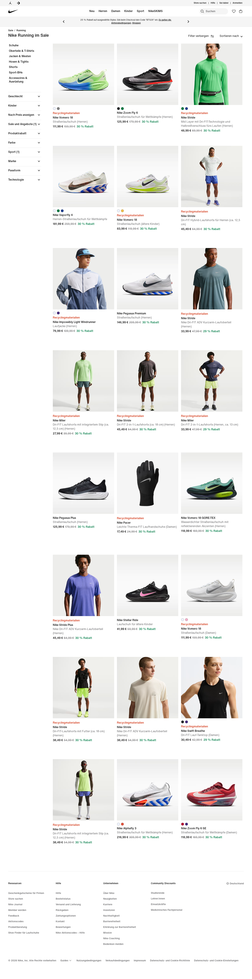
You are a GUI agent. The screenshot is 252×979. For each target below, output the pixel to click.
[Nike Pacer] (147, 483)
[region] (22, 115)
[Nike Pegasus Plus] (83, 483)
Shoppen (136, 23)
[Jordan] (10, 3)
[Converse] (18, 3)
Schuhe (14, 45)
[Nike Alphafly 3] (147, 790)
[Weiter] (188, 21)
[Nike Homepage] (13, 11)
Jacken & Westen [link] (20, 56)
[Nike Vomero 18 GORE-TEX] (211, 483)
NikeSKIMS (155, 11)
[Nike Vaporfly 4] (83, 176)
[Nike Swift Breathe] (211, 687)
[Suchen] (202, 11)
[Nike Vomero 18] (83, 74)
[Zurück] (63, 21)
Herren (103, 11)
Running (21, 30)
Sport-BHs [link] (15, 72)
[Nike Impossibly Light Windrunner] (83, 278)
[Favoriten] (234, 11)
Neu (91, 11)
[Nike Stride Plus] (83, 585)
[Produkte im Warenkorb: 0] (241, 11)
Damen (115, 11)
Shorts (13, 67)
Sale (10, 30)
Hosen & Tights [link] (18, 61)
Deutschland (237, 883)
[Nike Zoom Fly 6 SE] (211, 790)
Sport (140, 11)
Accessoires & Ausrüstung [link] (18, 79)
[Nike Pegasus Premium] (147, 278)
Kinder (128, 11)
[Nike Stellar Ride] (147, 585)
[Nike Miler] (83, 381)
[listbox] (231, 36)
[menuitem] (216, 3)
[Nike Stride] (211, 74)
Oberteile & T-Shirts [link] (21, 50)
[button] (24, 96)
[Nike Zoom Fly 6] (147, 74)
